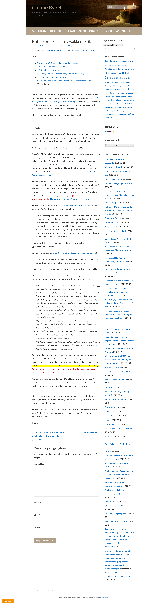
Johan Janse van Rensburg (121, 93)
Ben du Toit (118, 69)
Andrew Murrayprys (123, 61)
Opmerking (40, 464)
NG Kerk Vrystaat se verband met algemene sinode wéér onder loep (118, 292)
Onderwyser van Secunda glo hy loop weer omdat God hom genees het (119, 474)
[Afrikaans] (106, 131)
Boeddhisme (110, 407)
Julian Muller (120, 97)
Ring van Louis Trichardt (116, 522)
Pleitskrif (113, 114)
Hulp (117, 31)
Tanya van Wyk (112, 227)
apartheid (124, 65)
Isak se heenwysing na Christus (118, 184)
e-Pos (37, 515)
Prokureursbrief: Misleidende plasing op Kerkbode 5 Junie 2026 (117, 329)
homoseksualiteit (109, 89)
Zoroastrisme (111, 416)
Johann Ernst (109, 97)
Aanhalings (107, 31)
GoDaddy (105, 597)
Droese (108, 420)
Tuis (33, 31)
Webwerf (38, 527)
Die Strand (121, 78)
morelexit (125, 104)
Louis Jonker (108, 104)
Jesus (107, 93)
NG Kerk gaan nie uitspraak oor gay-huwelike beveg (60, 74)
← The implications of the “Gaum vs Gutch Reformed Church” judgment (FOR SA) (48, 436)
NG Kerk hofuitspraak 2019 (49, 70)
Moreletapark (117, 104)
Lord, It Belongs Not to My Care (119, 372)
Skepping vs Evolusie (66, 31)
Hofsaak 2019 (66, 46)
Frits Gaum (115, 82)
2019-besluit (111, 61)
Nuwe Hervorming (119, 111)
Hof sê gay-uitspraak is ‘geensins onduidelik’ (69, 199)
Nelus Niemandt (128, 107)
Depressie (109, 387)
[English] (110, 131)
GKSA (122, 82)
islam (116, 89)
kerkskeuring (118, 100)
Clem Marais (110, 502)
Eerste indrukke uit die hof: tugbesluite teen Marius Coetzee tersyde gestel (119, 340)
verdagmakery (116, 118)
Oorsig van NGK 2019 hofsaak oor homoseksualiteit (60, 63)
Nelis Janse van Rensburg (117, 107)
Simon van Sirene (113, 218)
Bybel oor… (94, 31)
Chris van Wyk (116, 73)
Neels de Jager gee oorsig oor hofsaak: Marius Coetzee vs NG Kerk (119, 303)
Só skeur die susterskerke (116, 231)
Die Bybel (42, 31)
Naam (37, 502)
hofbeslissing (60, 276)
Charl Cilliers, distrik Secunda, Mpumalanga (72, 253)
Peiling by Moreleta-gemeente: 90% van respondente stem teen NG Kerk (119, 210)
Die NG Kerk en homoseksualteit (51, 67)
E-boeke (51, 31)
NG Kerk (43, 46)
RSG (117, 114)
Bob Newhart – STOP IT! (116, 380)
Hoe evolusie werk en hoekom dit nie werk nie (46, 591)
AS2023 (108, 69)
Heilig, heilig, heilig (113, 179)
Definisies (111, 77)
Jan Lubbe (129, 89)
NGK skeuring (109, 111)
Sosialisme (109, 437)
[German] (113, 131)
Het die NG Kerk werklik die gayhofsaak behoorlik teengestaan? (65, 81)
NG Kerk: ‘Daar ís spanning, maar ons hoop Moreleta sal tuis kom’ (119, 195)
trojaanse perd (50, 383)
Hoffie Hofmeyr (116, 86)
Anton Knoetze (111, 223)
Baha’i (107, 412)
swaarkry (127, 114)
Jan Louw (121, 89)
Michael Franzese (113, 368)
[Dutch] (108, 131)
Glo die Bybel (47, 8)
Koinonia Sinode (129, 100)
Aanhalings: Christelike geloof (118, 429)
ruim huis (122, 114)
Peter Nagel (127, 111)
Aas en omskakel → (91, 433)
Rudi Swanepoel (112, 203)
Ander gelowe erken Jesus (116, 400)
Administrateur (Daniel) (56, 50)
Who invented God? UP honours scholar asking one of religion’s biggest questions (119, 359)
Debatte (126, 73)
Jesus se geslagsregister (115, 514)
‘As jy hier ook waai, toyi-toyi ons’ (51, 77)
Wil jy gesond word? (114, 167)
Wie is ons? (126, 31)
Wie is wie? (82, 31)
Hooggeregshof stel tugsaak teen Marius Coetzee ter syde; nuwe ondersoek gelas (118, 314)
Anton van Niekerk (115, 65)
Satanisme (109, 425)
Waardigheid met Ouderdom (118, 506)
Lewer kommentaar (78, 50)
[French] (111, 131)
